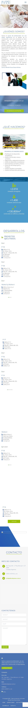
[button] (1, 154)
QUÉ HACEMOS (19, 702)
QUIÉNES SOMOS (10, 702)
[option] (14, 152)
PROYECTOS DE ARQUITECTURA (14, 13)
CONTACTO (13, 705)
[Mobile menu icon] (25, 2)
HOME (3, 702)
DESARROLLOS (5, 705)
